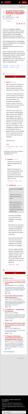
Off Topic (22, 285)
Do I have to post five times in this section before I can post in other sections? (15, 324)
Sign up (24, 2)
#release (12, 67)
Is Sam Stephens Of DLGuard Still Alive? (15, 283)
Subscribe (9, 21)
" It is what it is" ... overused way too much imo (14, 310)
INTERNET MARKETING (8, 18)
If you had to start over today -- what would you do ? (14, 296)
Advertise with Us (22, 6)
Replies (7, 320)
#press (18, 65)
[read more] (7, 291)
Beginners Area (17, 328)
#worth (17, 67)
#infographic (6, 65)
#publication (6, 67)
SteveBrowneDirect (8, 154)
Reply (15, 76)
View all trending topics (9, 351)
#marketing (12, 65)
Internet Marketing (17, 299)
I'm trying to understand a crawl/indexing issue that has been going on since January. (14, 337)
